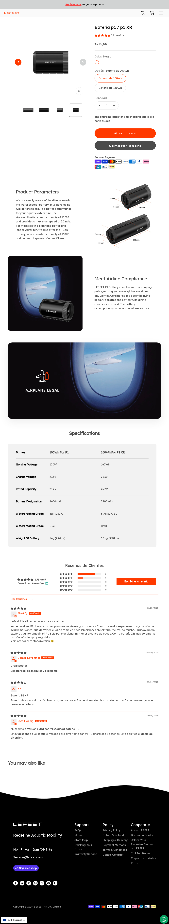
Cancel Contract (113, 854)
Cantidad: (101, 98)
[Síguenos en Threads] (42, 883)
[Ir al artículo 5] (60, 110)
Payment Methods (114, 845)
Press (134, 863)
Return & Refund (113, 835)
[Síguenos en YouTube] (48, 883)
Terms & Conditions (115, 849)
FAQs (77, 830)
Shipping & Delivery (115, 840)
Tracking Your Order (83, 847)
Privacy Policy (111, 830)
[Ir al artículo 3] (28, 110)
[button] (103, 35)
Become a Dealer (142, 835)
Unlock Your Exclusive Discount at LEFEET (142, 844)
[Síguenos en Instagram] (35, 883)
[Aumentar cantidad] (114, 105)
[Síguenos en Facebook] (15, 883)
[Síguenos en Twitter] (28, 883)
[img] (18, 608)
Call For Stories (140, 853)
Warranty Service (85, 854)
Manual (79, 835)
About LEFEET (140, 830)
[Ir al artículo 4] (44, 110)
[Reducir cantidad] (99, 105)
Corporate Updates (143, 858)
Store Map (81, 840)
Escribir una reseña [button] (136, 581)
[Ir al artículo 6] (75, 110)
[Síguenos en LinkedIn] (55, 883)
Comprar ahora (125, 145)
